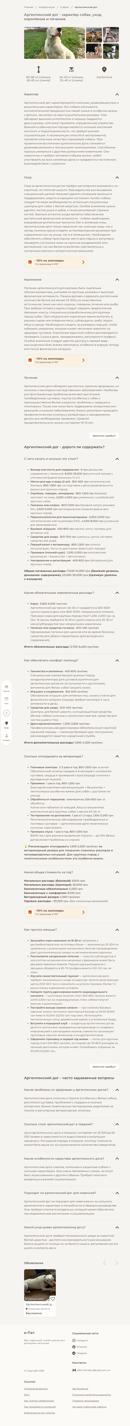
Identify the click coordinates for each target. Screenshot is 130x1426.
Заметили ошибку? (104, 435)
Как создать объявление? (39, 1400)
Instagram (82, 1340)
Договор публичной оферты (89, 1406)
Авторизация (80, 1388)
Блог (27, 1394)
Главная (28, 7)
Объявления (33, 1263)
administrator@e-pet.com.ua (93, 1370)
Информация (47, 7)
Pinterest (82, 1346)
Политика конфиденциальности (91, 1394)
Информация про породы (39, 1412)
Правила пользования (85, 1400)
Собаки (64, 7)
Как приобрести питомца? (40, 1406)
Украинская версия (36, 1388)
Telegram (82, 1353)
